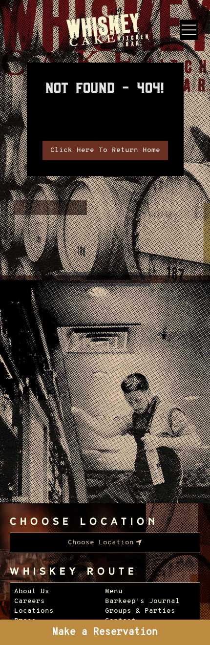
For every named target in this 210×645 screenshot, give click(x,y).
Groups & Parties (140, 611)
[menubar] (105, 543)
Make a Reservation (105, 632)
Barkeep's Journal (142, 601)
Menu (114, 591)
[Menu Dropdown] (189, 30)
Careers (29, 601)
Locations (34, 611)
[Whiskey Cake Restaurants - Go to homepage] (105, 31)
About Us (31, 591)
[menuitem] (105, 543)
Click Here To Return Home (105, 150)
